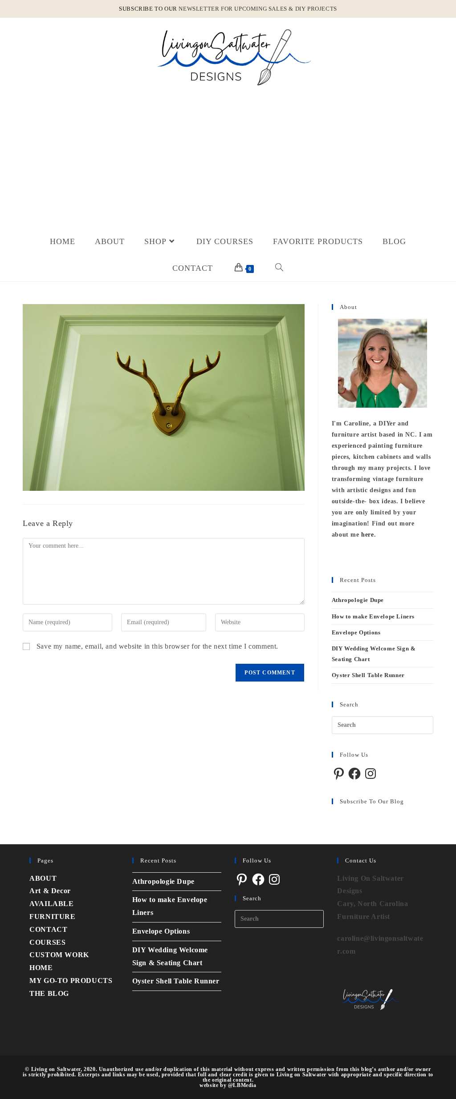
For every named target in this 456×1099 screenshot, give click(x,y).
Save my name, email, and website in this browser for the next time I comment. (157, 646)
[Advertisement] (228, 161)
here (367, 534)
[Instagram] (370, 773)
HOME (41, 967)
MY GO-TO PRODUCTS (70, 980)
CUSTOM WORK (59, 955)
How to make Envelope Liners (373, 616)
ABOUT (43, 878)
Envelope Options (356, 632)
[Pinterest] (339, 773)
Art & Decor (50, 890)
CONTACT (48, 929)
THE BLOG (49, 993)
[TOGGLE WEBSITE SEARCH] (279, 268)
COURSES (47, 942)
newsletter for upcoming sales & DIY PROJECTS (258, 8)
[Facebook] (354, 773)
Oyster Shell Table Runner (368, 675)
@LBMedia (242, 1085)
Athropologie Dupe (358, 600)
